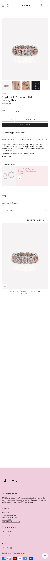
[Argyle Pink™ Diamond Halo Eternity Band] (25, 256)
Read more (7, 156)
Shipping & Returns (10, 203)
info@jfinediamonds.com (11, 521)
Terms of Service (8, 536)
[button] (8, 5)
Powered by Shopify (19, 553)
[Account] (41, 5)
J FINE (4, 93)
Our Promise (7, 210)
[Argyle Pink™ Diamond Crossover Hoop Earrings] (9, 176)
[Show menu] (3, 5)
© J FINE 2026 (6, 553)
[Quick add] (4, 286)
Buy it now (25, 125)
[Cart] (46, 5)
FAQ (4, 195)
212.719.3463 (7, 519)
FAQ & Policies (7, 532)
